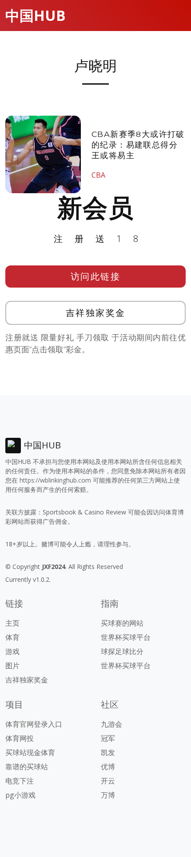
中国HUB (35, 15)
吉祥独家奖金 (96, 313)
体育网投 (19, 738)
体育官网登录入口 (33, 724)
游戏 (12, 651)
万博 (108, 795)
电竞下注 (19, 781)
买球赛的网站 (122, 623)
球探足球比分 (122, 651)
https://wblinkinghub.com (55, 480)
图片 (12, 665)
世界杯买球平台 (126, 637)
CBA (98, 175)
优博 (108, 766)
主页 (12, 623)
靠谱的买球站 (26, 766)
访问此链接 (96, 276)
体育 (12, 637)
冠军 (108, 738)
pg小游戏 (20, 795)
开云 (108, 781)
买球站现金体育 (30, 752)
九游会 (111, 724)
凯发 (108, 752)
